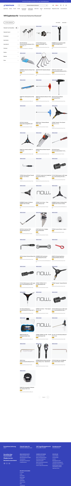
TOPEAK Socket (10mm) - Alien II (59, 229)
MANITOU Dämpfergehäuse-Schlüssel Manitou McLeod (58, 257)
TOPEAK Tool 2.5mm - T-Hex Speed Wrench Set (42, 203)
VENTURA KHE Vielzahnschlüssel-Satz (43, 70)
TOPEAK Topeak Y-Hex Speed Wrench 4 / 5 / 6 (58, 123)
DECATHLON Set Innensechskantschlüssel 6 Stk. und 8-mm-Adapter (27, 43)
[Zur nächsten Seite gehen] (48, 397)
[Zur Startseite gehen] (9, 5)
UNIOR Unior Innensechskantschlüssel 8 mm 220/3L (27, 361)
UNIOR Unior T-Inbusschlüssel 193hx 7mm (42, 123)
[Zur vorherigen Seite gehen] (39, 397)
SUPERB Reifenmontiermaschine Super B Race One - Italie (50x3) (43, 361)
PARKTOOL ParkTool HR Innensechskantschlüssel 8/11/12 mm (59, 70)
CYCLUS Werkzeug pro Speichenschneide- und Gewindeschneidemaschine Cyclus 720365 (42, 43)
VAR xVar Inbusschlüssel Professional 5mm (57, 97)
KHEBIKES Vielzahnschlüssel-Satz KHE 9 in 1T (27, 70)
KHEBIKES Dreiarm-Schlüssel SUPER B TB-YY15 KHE (26, 203)
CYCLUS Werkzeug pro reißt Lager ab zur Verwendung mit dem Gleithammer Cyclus (59, 176)
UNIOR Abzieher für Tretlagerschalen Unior (25, 335)
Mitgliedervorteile (55, 8)
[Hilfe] (60, 5)
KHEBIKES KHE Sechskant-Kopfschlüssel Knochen (42, 257)
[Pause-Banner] (65, 1)
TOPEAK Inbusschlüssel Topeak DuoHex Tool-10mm (27, 176)
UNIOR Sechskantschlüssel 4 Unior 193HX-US (43, 97)
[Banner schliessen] (66, 1)
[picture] (27, 33)
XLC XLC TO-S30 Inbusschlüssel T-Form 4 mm (59, 335)
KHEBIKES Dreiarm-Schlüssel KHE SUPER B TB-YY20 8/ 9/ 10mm (59, 203)
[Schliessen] (46, 5)
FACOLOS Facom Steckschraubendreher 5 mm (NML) (58, 150)
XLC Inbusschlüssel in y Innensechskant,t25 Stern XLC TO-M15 (27, 309)
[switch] (17, 28)
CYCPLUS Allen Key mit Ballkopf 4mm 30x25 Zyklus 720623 (59, 361)
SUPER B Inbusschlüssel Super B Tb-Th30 (43, 150)
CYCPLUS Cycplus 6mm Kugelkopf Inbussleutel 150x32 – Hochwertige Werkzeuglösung (43, 176)
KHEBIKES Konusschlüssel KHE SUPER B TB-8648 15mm (59, 43)
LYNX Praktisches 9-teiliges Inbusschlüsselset (42, 230)
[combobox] (64, 22)
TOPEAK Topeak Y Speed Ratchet (59, 283)
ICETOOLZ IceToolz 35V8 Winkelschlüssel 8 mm (25, 230)
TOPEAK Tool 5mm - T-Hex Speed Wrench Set (43, 309)
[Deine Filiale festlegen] (53, 5)
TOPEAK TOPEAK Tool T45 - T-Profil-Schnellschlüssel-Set (43, 335)
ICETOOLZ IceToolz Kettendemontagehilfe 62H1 (26, 123)
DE (57, 5)
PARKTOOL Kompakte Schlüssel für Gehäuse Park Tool (27, 388)
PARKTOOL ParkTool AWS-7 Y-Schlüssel (26, 150)
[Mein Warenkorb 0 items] (66, 5)
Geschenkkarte (64, 8)
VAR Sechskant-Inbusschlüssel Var (27, 256)
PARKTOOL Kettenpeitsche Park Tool (27, 97)
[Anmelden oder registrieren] (63, 5)
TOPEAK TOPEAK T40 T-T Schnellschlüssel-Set (41, 284)
